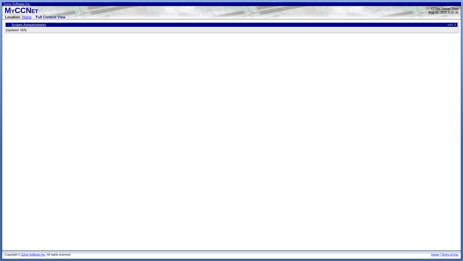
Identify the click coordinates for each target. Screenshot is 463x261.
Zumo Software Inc (33, 254)
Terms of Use (449, 254)
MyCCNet (21, 10)
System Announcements (29, 25)
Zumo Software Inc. (17, 4)
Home (27, 17)
